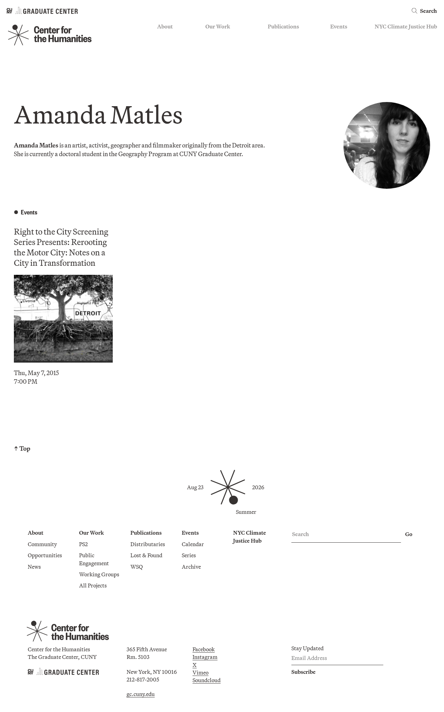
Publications (283, 26)
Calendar (341, 37)
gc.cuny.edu (141, 693)
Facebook (204, 649)
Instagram (205, 656)
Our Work (217, 26)
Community (171, 37)
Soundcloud (207, 680)
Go (408, 534)
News (163, 57)
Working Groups (225, 67)
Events (338, 26)
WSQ (274, 57)
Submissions (345, 67)
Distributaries (285, 37)
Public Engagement (228, 57)
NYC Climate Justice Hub (406, 26)
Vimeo (200, 672)
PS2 (209, 37)
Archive (339, 57)
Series (337, 47)
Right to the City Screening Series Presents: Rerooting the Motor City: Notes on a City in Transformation (61, 247)
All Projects (219, 77)
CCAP (212, 47)
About (165, 26)
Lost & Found (284, 47)
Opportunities (174, 47)
